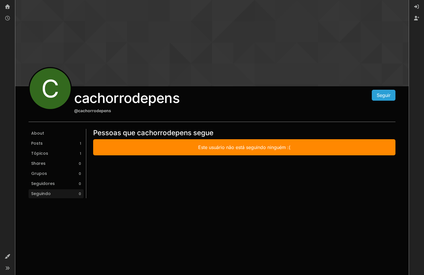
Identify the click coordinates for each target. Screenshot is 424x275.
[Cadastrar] (416, 18)
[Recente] (7, 18)
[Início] (7, 7)
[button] (7, 256)
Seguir (384, 95)
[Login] (416, 7)
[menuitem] (416, 7)
